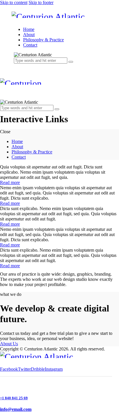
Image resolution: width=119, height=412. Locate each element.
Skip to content (13, 2)
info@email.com (15, 409)
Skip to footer (41, 2)
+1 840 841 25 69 (14, 398)
